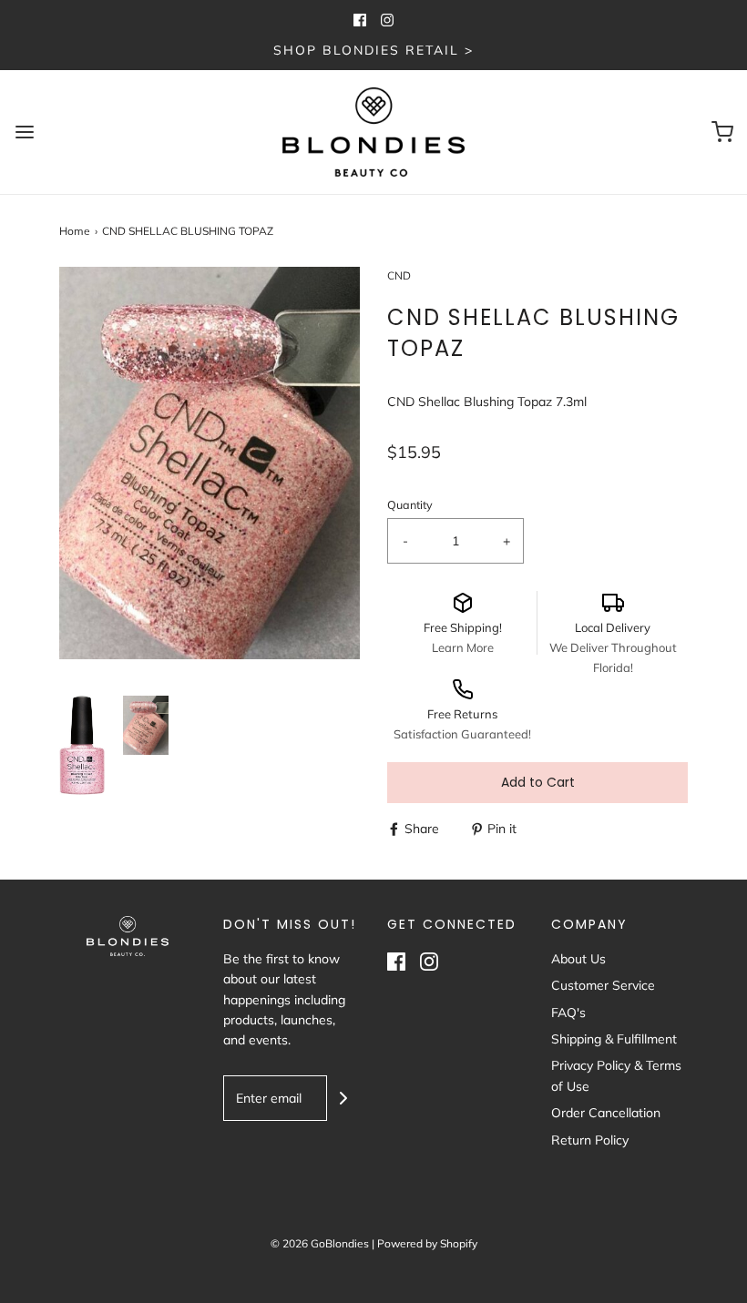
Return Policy (590, 1140)
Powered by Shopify (427, 1243)
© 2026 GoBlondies (320, 1243)
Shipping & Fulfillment (614, 1039)
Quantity (410, 504)
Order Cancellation (605, 1112)
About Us (578, 959)
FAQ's (568, 1012)
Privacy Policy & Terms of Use (616, 1075)
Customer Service (603, 985)
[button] (82, 745)
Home (74, 231)
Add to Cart (538, 782)
